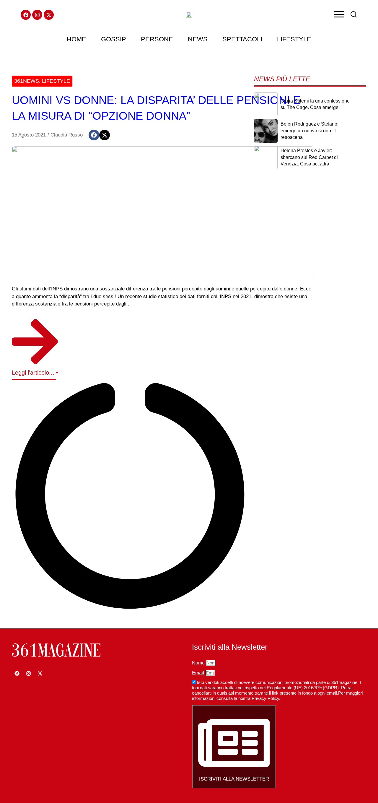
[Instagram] (37, 15)
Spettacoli (242, 39)
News (198, 39)
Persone (157, 39)
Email (198, 672)
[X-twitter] (49, 15)
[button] (94, 135)
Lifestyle (294, 39)
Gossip (113, 39)
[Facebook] (26, 15)
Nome (199, 662)
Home (76, 39)
